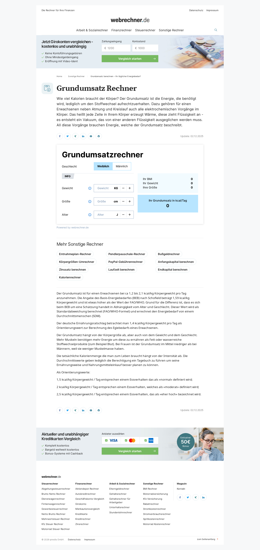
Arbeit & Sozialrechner (92, 30)
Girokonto (80, 503)
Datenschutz (196, 10)
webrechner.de (80, 227)
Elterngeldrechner (119, 488)
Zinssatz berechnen (72, 269)
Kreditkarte (81, 514)
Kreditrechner (83, 519)
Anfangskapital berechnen (176, 262)
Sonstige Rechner (171, 30)
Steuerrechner (145, 30)
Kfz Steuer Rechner (52, 524)
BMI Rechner (150, 488)
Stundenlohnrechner (120, 512)
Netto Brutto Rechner (53, 514)
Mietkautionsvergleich (87, 508)
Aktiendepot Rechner (87, 488)
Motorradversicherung (155, 493)
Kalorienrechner (70, 277)
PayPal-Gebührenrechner (125, 262)
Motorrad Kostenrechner (156, 524)
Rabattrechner (151, 503)
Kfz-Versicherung (152, 498)
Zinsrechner (82, 524)
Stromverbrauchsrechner (157, 514)
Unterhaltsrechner (119, 507)
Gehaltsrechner (117, 493)
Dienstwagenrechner (53, 498)
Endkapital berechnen (172, 269)
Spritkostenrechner (153, 519)
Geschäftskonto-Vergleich (89, 498)
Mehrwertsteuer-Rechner (56, 519)
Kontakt (181, 488)
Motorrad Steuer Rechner (56, 529)
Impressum (212, 10)
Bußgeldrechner (169, 254)
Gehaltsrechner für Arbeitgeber (119, 500)
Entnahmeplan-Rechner (75, 254)
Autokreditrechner (85, 493)
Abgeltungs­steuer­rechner (56, 488)
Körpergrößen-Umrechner (76, 262)
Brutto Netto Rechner (53, 493)
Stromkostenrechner (154, 508)
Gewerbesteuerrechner (55, 508)
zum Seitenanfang (207, 539)
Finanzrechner (121, 30)
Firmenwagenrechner (53, 503)
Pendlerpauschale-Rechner (126, 254)
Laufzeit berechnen (121, 269)
